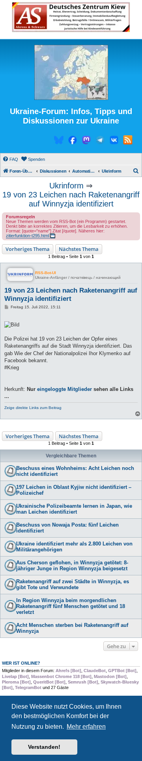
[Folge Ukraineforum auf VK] (114, 141)
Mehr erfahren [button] (86, 726)
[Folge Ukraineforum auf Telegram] (100, 141)
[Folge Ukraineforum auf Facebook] (72, 141)
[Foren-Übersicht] (71, 73)
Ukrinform (66, 185)
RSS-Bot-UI (45, 273)
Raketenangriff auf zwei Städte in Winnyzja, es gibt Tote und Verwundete (72, 584)
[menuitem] (10, 159)
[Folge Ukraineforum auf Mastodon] (86, 141)
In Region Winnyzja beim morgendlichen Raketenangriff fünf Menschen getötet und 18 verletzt (70, 606)
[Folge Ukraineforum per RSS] (127, 141)
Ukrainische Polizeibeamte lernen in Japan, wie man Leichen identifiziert (74, 509)
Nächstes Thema (79, 248)
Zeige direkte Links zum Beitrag (33, 407)
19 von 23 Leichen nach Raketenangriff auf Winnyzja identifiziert (71, 199)
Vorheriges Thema (28, 248)
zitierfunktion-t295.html (27, 235)
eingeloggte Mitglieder (64, 389)
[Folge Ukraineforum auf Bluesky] (58, 141)
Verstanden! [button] (44, 747)
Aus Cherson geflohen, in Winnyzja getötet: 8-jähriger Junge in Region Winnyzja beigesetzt (72, 565)
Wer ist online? (21, 663)
